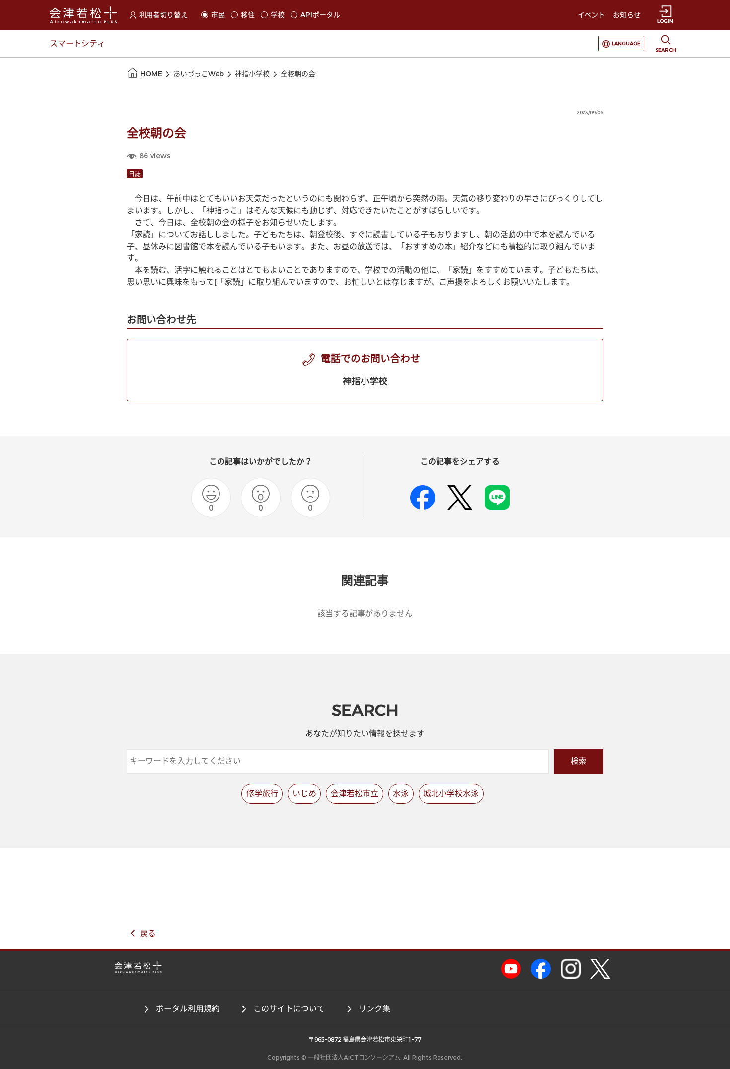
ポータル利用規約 (187, 1009)
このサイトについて (289, 1009)
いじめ (304, 793)
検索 (578, 761)
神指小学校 (252, 74)
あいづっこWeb (198, 74)
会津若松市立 (354, 793)
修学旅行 (262, 793)
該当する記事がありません (365, 613)
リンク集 (374, 1009)
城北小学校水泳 (451, 793)
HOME (151, 74)
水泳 (401, 793)
